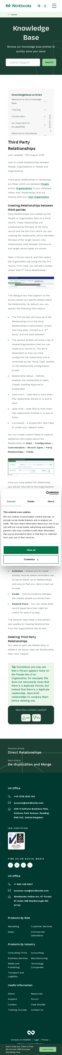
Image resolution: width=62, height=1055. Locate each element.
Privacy (45, 1040)
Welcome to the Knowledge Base (26, 101)
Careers (12, 1004)
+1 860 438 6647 (23, 884)
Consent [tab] (11, 501)
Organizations (24, 188)
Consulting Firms (17, 952)
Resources (37, 993)
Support (12, 999)
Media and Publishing (14, 965)
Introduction (18, 116)
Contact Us (37, 1009)
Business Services (18, 958)
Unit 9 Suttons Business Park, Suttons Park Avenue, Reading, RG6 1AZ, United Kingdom (31, 813)
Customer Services (41, 926)
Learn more (47, 1049)
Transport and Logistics (16, 974)
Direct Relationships (24, 752)
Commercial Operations (38, 933)
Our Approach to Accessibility (21, 125)
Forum (34, 999)
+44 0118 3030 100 (24, 796)
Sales (11, 931)
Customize (29, 559)
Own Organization (38, 197)
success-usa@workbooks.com (31, 890)
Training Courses (17, 1009)
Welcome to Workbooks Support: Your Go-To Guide (26, 135)
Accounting (37, 952)
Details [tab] (31, 501)
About (11, 993)
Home (14, 15)
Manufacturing (39, 958)
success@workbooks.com (28, 803)
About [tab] (51, 501)
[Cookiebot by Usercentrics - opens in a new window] (46, 493)
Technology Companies (37, 965)
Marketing (13, 926)
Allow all (31, 550)
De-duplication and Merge (29, 764)
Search (49, 62)
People (45, 184)
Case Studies (38, 1004)
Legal (36, 1040)
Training (16, 109)
